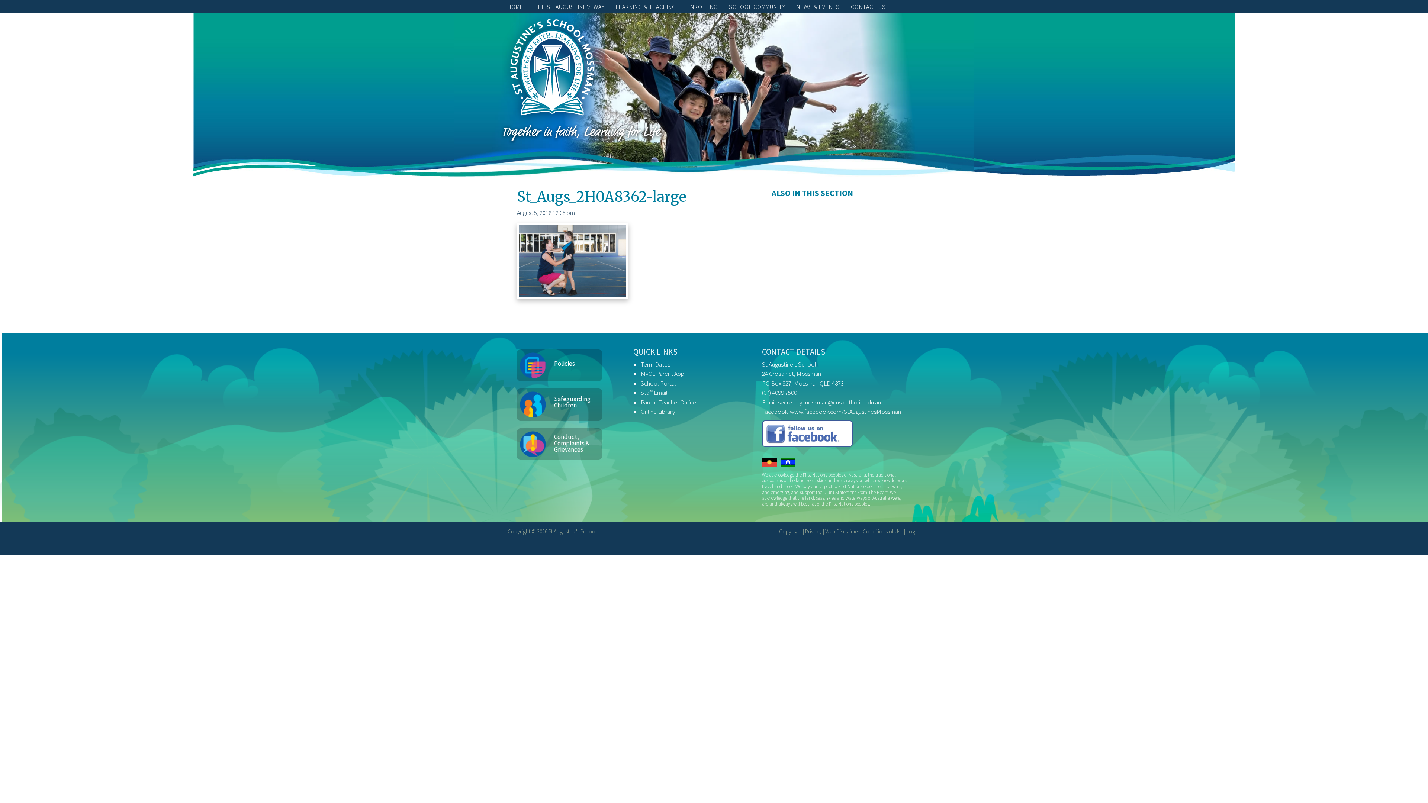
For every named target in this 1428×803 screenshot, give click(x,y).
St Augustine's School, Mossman (552, 69)
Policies (564, 363)
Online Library (658, 411)
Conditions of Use (883, 531)
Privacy (813, 531)
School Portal (658, 383)
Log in (913, 531)
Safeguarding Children (572, 402)
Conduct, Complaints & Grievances (572, 443)
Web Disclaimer (842, 531)
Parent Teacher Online (668, 402)
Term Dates (655, 364)
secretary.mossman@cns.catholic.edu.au (829, 402)
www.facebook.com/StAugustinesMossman (845, 411)
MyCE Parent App (662, 374)
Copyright (790, 531)
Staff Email (654, 392)
